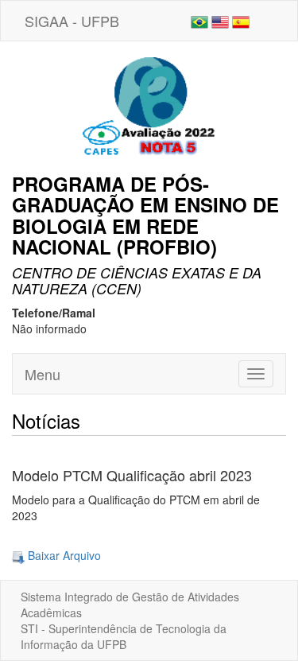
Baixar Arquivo (63, 555)
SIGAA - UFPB (72, 20)
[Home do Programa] (149, 106)
